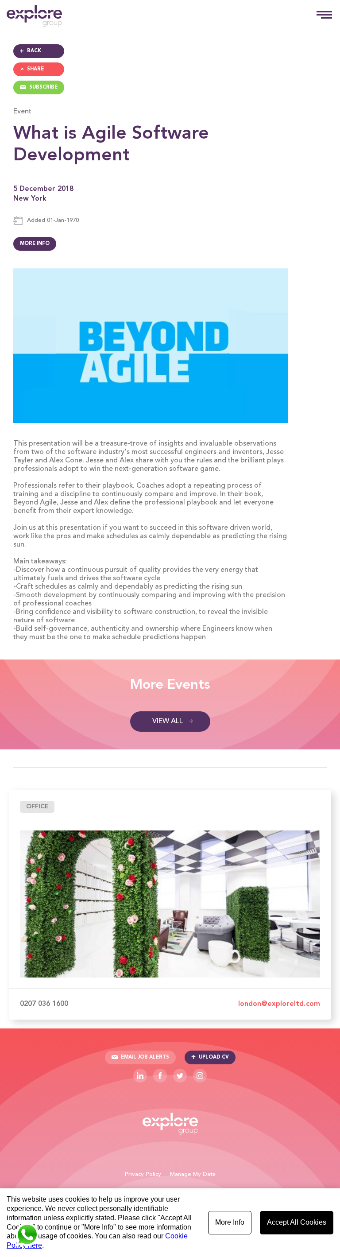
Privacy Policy (143, 1174)
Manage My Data (193, 1174)
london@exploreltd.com (279, 1004)
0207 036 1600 (44, 1004)
